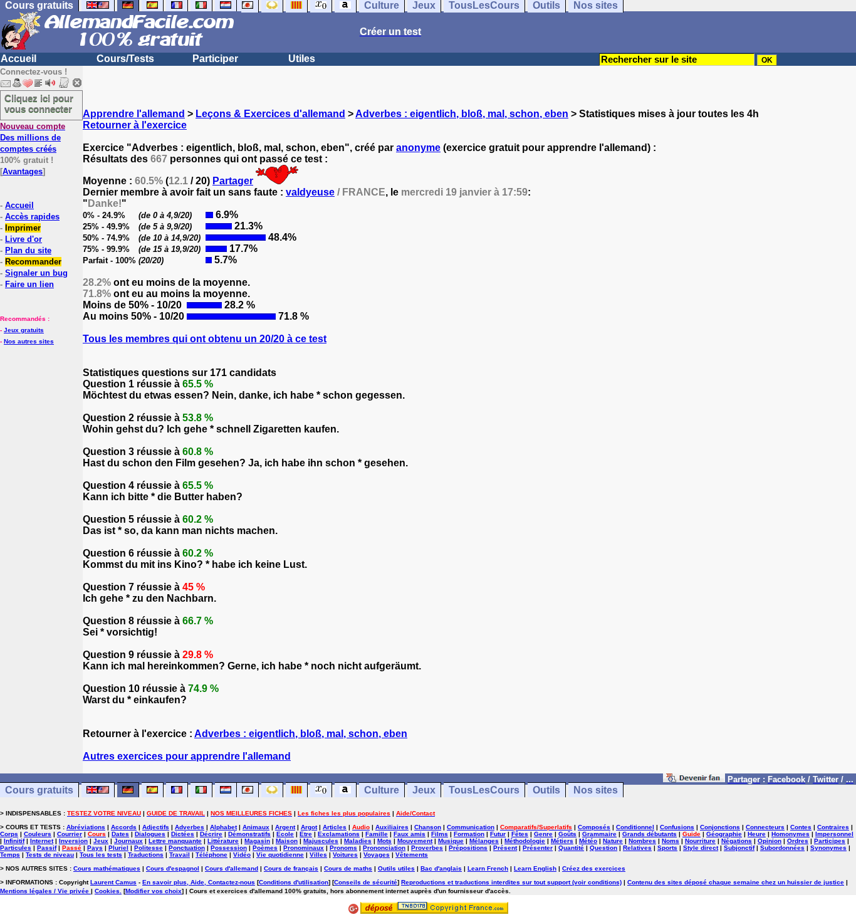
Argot (309, 827)
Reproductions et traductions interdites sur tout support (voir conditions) (511, 882)
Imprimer (23, 228)
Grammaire (599, 833)
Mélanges (484, 840)
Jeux (424, 790)
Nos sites (595, 790)
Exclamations (339, 833)
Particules (15, 847)
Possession (229, 847)
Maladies (358, 840)
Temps (10, 854)
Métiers (562, 840)
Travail (179, 854)
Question (603, 847)
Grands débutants (649, 833)
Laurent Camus (113, 882)
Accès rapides (32, 216)
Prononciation (384, 847)
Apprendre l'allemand (134, 113)
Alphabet (223, 827)
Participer (215, 58)
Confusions (677, 827)
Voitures (345, 854)
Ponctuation (187, 847)
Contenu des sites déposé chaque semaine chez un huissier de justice (735, 882)
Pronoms (343, 847)
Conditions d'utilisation (293, 882)
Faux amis (409, 833)
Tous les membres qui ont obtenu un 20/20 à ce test (204, 338)
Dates (120, 833)
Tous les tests (101, 854)
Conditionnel (635, 827)
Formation (469, 833)
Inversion (73, 840)
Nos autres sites (29, 341)
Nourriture (700, 840)
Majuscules (320, 840)
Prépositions (468, 847)
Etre (306, 833)
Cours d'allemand (231, 868)
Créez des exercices (593, 868)
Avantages (23, 171)
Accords (124, 827)
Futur (498, 833)
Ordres (797, 840)
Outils (546, 790)
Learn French (487, 868)
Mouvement (414, 840)
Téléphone (211, 854)
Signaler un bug (36, 273)
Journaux (128, 840)
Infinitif (14, 840)
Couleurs (37, 833)
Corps (9, 833)
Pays (95, 847)
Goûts (567, 833)
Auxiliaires (392, 827)
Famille (376, 833)
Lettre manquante (175, 840)
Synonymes (828, 847)
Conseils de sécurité (365, 882)
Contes (801, 827)
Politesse (148, 847)
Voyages (376, 854)
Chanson (427, 827)
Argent (285, 827)
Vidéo (242, 854)
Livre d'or (23, 239)
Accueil (18, 58)
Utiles (301, 58)
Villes (318, 854)
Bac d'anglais (441, 868)
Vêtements (411, 854)
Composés (594, 827)
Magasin (257, 840)
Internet (41, 840)
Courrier (69, 833)
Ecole (285, 833)
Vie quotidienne (280, 854)
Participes (829, 840)
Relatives (637, 847)
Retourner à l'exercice (135, 125)
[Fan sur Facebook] (694, 778)
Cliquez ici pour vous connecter (38, 103)
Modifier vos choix (153, 891)
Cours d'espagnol (172, 868)
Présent (505, 847)
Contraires (833, 827)
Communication (470, 827)
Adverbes (189, 827)
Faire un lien (29, 284)
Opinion (769, 840)
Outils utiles (396, 868)
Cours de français (291, 868)
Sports (667, 847)
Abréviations (85, 827)
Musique (451, 840)
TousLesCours (484, 790)
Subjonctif (739, 847)
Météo (588, 840)
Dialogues (150, 833)
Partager (232, 180)
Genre (543, 833)
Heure (757, 833)
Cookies (107, 891)
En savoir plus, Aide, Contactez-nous (198, 882)
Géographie (724, 833)
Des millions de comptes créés (32, 138)
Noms (670, 840)
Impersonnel (834, 833)
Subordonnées (782, 847)
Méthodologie (524, 840)
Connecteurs (765, 827)
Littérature (223, 840)
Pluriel (118, 847)
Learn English (535, 868)
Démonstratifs (249, 833)
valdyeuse (310, 192)
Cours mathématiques (106, 868)
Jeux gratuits (24, 330)
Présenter (538, 847)
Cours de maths (348, 868)
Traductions (146, 854)
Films (439, 833)
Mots (384, 840)
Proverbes (427, 847)
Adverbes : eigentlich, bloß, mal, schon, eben (461, 113)
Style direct (700, 847)
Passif (46, 847)
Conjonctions (720, 827)
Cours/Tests (125, 58)
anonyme (418, 147)
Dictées (182, 833)
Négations (736, 840)
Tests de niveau (50, 854)
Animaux (256, 827)
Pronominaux (303, 847)
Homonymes (790, 833)
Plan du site (28, 250)
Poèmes (265, 847)
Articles (335, 827)
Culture (381, 790)
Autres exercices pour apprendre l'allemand (187, 756)
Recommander (33, 261)
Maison (287, 840)
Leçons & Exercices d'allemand (270, 113)
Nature (613, 840)
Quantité (571, 847)
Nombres (642, 840)
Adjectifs (155, 827)
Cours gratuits (39, 790)
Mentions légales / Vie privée (45, 891)
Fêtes (519, 833)
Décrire (211, 833)
